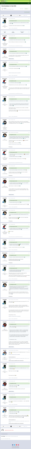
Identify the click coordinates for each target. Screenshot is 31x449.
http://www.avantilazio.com (12, 419)
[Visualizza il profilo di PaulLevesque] (5, 135)
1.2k (5, 126)
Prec (3, 15)
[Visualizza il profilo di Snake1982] (5, 21)
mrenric (6, 359)
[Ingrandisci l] (12, 23)
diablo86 (4, 350)
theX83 (6, 140)
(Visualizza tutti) (16, 436)
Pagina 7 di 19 (25, 15)
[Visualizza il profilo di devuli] (2, 9)
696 (5, 357)
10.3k (5, 25)
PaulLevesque (4, 132)
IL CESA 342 (6, 57)
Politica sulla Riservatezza (15, 446)
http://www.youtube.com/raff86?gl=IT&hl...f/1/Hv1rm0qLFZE (16, 360)
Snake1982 (5, 18)
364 (5, 42)
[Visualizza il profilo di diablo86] (5, 353)
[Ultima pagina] (21, 15)
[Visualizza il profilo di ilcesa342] (5, 52)
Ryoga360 (5, 119)
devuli (5, 8)
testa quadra (4, 35)
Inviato (12, 18)
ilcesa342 (4, 49)
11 (16, 15)
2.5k (5, 139)
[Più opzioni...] (29, 18)
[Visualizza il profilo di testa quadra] (5, 38)
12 (17, 15)
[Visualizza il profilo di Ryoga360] (5, 122)
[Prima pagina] (1, 15)
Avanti (20, 15)
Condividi (22, 8)
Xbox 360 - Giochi (11, 9)
